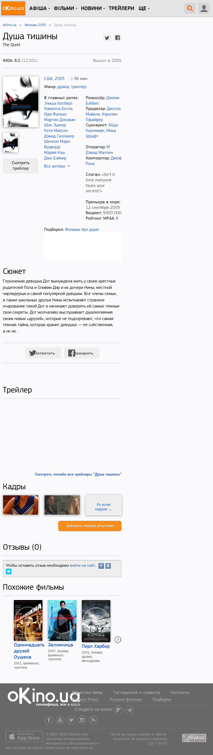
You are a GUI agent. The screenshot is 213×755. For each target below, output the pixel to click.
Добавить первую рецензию (89, 526)
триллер (78, 87)
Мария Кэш (54, 153)
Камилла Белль (58, 109)
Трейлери (121, 8)
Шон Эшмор (55, 125)
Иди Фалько (55, 114)
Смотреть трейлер (21, 166)
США (48, 79)
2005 (60, 79)
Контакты (180, 693)
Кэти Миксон (56, 131)
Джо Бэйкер (55, 158)
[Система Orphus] (194, 737)
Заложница (60, 645)
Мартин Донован (59, 120)
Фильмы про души (82, 230)
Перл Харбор (96, 646)
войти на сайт (82, 565)
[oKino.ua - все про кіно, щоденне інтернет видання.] (14, 8)
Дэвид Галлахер (59, 136)
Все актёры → (57, 166)
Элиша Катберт (58, 103)
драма (63, 87)
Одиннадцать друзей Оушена (29, 651)
